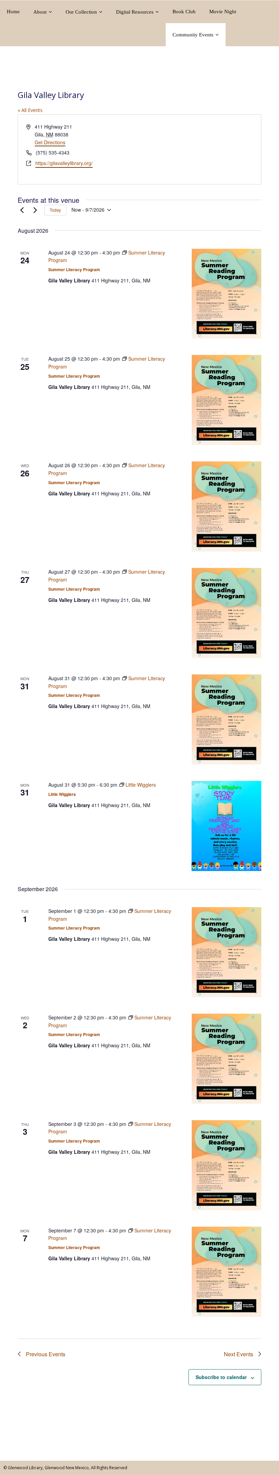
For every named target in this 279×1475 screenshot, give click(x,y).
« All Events (30, 110)
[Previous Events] (22, 210)
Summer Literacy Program (74, 269)
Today (55, 210)
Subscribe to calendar (221, 1377)
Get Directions (50, 142)
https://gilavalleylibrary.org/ (64, 163)
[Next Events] (35, 210)
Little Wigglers (62, 794)
